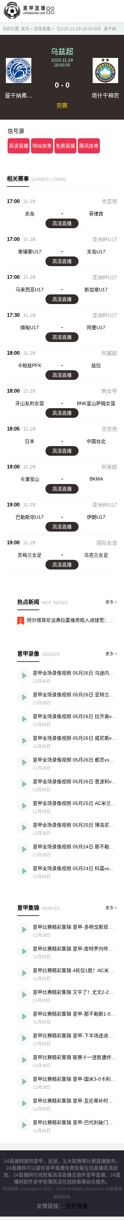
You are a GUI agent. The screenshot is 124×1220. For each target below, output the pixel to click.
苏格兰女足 (30, 555)
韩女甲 (109, 391)
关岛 (29, 213)
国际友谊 (106, 543)
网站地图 (10, 1189)
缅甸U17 (29, 327)
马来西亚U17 (30, 289)
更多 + (111, 602)
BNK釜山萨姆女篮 (96, 403)
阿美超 (109, 467)
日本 (29, 441)
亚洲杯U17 (104, 239)
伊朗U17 (96, 517)
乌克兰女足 (96, 555)
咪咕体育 (42, 146)
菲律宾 (96, 213)
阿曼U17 (96, 327)
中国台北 (96, 441)
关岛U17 (96, 251)
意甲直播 (76, 1206)
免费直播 (65, 146)
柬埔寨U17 (29, 251)
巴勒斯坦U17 (30, 517)
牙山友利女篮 (29, 403)
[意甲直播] (24, 17)
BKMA (96, 479)
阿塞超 (109, 353)
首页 (25, 29)
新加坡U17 (96, 289)
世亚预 (109, 201)
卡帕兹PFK (29, 365)
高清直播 (18, 146)
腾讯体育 (89, 146)
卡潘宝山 (29, 479)
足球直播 (42, 29)
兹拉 (96, 365)
